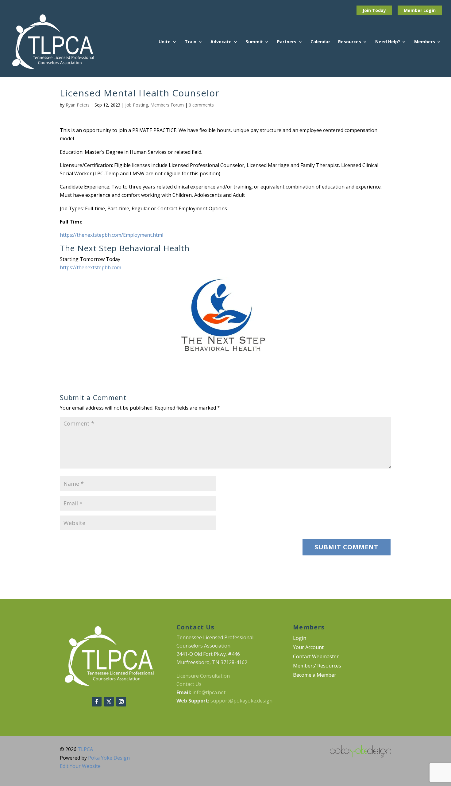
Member (413, 10)
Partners (286, 42)
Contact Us (189, 684)
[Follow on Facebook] (97, 701)
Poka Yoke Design (109, 757)
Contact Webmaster (316, 657)
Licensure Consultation (203, 675)
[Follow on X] (109, 701)
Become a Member (314, 675)
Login (429, 10)
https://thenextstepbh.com (90, 267)
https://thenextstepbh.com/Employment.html (111, 235)
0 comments (201, 105)
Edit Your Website (80, 766)
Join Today (374, 10)
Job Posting (136, 105)
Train (190, 42)
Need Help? (387, 42)
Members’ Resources (317, 666)
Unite (165, 42)
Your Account (308, 648)
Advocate (221, 42)
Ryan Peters (78, 105)
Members (424, 42)
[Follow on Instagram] (121, 701)
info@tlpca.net (209, 692)
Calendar (320, 42)
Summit (254, 42)
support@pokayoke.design (241, 700)
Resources (349, 42)
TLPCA (85, 749)
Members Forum (167, 105)
